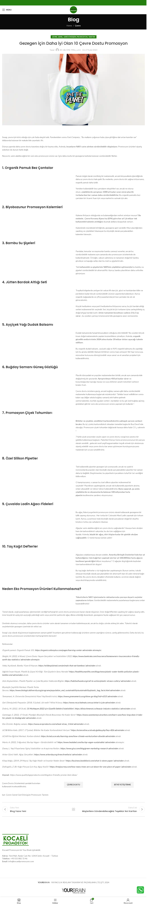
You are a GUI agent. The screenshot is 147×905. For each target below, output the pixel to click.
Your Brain (27, 850)
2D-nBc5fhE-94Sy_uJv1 (70, 50)
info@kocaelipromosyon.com (21, 861)
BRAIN (44, 882)
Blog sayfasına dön (73, 809)
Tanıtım (91, 37)
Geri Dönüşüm (70, 37)
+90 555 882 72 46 (18, 858)
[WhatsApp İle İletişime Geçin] (140, 889)
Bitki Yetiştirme (122, 784)
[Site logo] (73, 9)
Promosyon (82, 37)
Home (69, 25)
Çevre (78, 25)
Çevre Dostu (73, 784)
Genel (60, 37)
